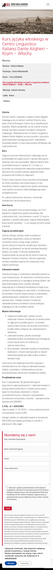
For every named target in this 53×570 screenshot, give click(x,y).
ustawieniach (10, 558)
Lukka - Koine (8, 95)
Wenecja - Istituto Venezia (14, 90)
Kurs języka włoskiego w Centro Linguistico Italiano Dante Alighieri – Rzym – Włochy (26, 83)
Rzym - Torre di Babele (12, 77)
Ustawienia (25, 563)
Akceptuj (10, 563)
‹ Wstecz (6, 101)
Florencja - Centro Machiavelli (15, 71)
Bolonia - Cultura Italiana (13, 66)
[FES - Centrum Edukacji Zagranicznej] (26, 4)
